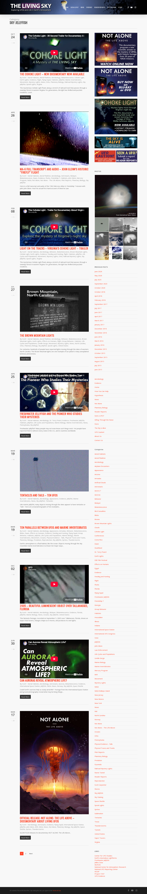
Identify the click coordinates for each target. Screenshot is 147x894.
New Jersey (99, 695)
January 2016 (99, 345)
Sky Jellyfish (42, 346)
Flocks (48, 178)
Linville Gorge (43, 343)
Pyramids (98, 764)
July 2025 (98, 280)
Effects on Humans (49, 341)
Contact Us (99, 440)
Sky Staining (99, 797)
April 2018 (98, 296)
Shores (97, 789)
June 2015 (98, 369)
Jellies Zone (99, 862)
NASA (29, 180)
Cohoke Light (79, 77)
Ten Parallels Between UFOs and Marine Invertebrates (53, 527)
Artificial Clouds (100, 482)
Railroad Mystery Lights (73, 82)
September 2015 (101, 357)
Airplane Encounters (102, 466)
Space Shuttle (78, 686)
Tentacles (49, 501)
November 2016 (101, 333)
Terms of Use (57, 891)
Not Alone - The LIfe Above (50, 180)
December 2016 (101, 329)
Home (97, 387)
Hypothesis (99, 395)
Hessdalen (99, 617)
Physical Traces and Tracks (75, 538)
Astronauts (65, 176)
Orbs (48, 82)
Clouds (97, 527)
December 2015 (101, 349)
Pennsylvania (24, 425)
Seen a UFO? (99, 416)
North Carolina (80, 343)
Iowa (96, 638)
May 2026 (98, 275)
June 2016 (98, 337)
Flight (39, 80)
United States (63, 346)
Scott (24, 77)
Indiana (97, 625)
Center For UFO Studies (103, 856)
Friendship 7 (55, 178)
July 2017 (98, 308)
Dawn (35, 178)
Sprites (64, 540)
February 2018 (100, 300)
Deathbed (98, 548)
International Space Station (30, 686)
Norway (60, 686)
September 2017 (101, 304)
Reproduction (47, 540)
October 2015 (100, 353)
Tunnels (97, 830)
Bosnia (97, 519)
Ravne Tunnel (100, 773)
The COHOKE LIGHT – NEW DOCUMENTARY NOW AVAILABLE (52, 74)
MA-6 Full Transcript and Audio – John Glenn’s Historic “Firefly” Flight (54, 170)
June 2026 (98, 271)
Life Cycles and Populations (44, 423)
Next (31, 854)
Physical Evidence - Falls (55, 538)
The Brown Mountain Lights (37, 335)
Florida (79, 612)
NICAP (97, 871)
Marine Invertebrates (73, 80)
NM (96, 711)
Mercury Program (101, 670)
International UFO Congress (105, 634)
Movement (24, 82)
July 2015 (98, 365)
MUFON (98, 865)
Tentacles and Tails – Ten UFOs (38, 495)
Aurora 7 (98, 491)
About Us (98, 436)
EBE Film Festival (101, 560)
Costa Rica (98, 540)
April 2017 (98, 316)
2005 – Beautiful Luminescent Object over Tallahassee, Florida (54, 607)
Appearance (54, 499)
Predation (37, 540)
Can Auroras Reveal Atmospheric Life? (43, 680)
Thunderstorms (74, 540)
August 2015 (99, 361)
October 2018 (100, 292)
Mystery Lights (34, 82)
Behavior (53, 252)
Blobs (22, 533)
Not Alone (35, 180)
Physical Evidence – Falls (104, 744)
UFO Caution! (99, 432)
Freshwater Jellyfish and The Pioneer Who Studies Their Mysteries (51, 415)
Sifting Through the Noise (104, 420)
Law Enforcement (101, 650)
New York (98, 703)
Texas (97, 822)
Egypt (97, 568)
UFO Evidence (100, 876)
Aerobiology (56, 77)
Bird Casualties (100, 511)
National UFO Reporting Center (106, 869)
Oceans (43, 538)
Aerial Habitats (33, 77)
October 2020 (100, 288)
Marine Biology (60, 423)
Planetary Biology (57, 82)
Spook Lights (31, 84)
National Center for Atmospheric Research (110, 867)
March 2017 (99, 320)
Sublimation (99, 813)
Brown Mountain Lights (78, 252)
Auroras (61, 684)
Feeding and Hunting (55, 254)
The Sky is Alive (100, 428)
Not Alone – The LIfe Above (105, 728)
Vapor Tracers (100, 838)
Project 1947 (99, 874)
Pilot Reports (66, 180)
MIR (36, 827)
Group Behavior (68, 341)
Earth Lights (24, 80)
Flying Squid (46, 80)
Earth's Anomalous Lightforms (106, 858)
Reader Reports (101, 412)
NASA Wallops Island (102, 691)
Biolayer (73, 176)
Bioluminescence (67, 77)
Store (97, 424)
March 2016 (99, 341)
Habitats (55, 80)
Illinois (97, 621)
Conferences (99, 536)
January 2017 (99, 325)
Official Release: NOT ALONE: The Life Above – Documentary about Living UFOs (47, 819)
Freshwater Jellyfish (77, 420)
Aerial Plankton (45, 77)
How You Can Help (101, 391)
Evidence (33, 80)
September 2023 (101, 284)
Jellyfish (61, 80)
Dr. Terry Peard (55, 420)
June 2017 (98, 312)
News (43, 82)
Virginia (39, 84)
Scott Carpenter (100, 785)
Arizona (97, 474)
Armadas (62, 531)
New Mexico (99, 699)
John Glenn (72, 178)
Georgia (98, 605)
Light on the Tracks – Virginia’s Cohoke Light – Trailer (54, 248)
